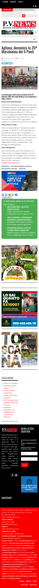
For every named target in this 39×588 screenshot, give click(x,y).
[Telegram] (6, 195)
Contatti (20, 2)
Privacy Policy (24, 585)
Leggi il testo (6, 197)
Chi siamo (5, 2)
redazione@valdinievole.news (10, 529)
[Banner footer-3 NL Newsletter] (29, 484)
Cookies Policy (33, 585)
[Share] (16, 195)
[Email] (12, 195)
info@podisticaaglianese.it (11, 163)
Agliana (10, 63)
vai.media (33, 510)
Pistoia (4, 63)
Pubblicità (13, 2)
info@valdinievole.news (13, 517)
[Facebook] (3, 195)
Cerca (23, 15)
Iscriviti (24, 465)
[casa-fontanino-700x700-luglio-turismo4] (20, 350)
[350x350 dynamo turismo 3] (20, 309)
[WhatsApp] (9, 195)
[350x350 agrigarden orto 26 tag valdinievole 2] (20, 263)
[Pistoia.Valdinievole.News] (19, 24)
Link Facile (28, 512)
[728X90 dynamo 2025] (20, 32)
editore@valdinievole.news (9, 524)
